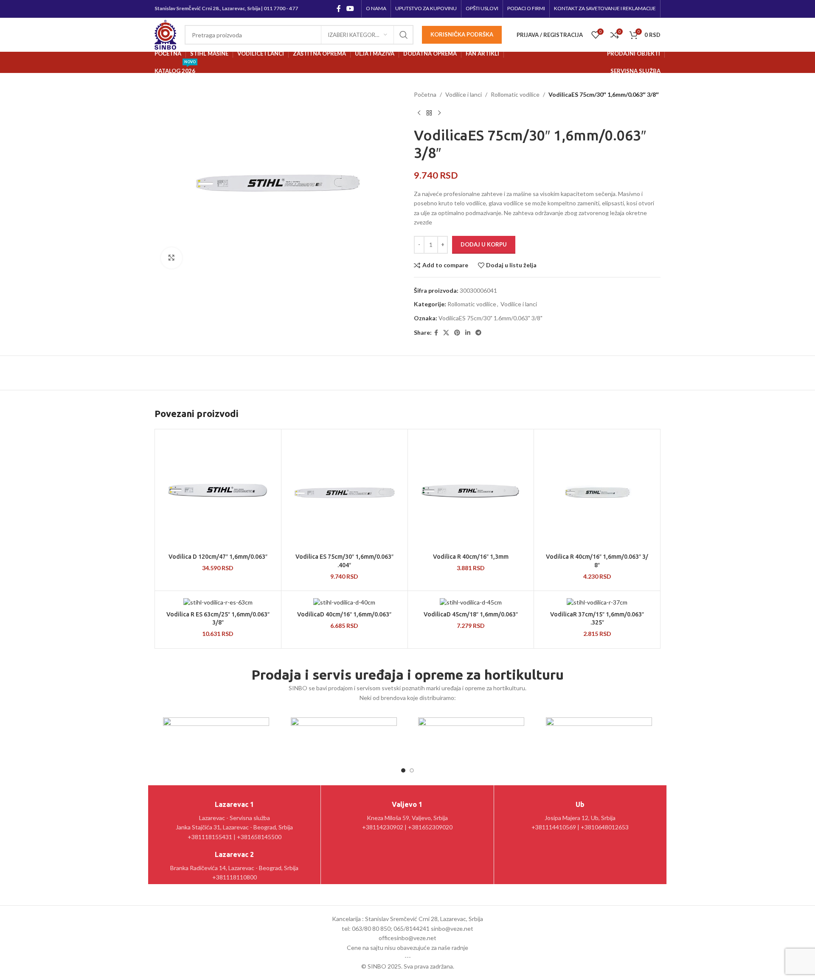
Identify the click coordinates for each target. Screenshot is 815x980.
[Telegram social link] (478, 333)
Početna (425, 94)
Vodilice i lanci (463, 94)
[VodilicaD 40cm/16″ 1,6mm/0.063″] (344, 601)
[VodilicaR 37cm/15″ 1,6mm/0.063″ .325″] (597, 601)
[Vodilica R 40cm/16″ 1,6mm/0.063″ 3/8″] (597, 492)
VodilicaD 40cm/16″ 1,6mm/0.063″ (344, 614)
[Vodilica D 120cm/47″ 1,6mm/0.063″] (218, 492)
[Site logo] (165, 34)
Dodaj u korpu (484, 244)
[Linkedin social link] (468, 333)
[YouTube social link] (350, 8)
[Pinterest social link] (457, 333)
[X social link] (446, 333)
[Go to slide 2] (412, 770)
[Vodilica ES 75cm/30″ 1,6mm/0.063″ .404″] (344, 492)
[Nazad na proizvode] (429, 113)
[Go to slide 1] (403, 770)
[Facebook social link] (338, 8)
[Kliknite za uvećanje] (171, 258)
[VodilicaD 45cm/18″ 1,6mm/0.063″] (471, 601)
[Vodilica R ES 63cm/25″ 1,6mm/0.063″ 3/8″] (218, 601)
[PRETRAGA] (403, 35)
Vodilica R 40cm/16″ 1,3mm (471, 556)
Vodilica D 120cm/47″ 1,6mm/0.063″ (218, 556)
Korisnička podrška (461, 34)
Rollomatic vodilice (515, 94)
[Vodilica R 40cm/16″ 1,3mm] (471, 492)
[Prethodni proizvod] (419, 113)
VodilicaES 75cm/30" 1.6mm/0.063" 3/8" (490, 318)
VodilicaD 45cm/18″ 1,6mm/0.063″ (471, 614)
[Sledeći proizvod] (439, 113)
